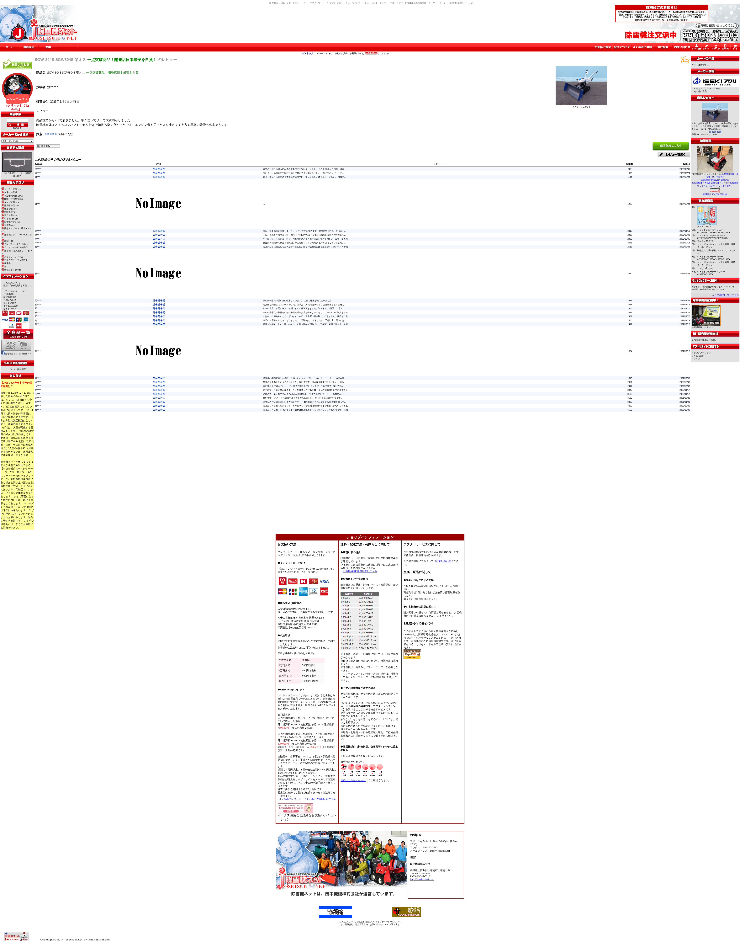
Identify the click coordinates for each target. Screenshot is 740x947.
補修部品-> (9, 225)
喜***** (38, 231)
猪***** (38, 312)
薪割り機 (8, 241)
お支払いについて (11, 282)
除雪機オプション (12, 222)
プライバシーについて (14, 291)
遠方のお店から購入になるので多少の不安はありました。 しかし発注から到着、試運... (304, 169)
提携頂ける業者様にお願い (704, 340)
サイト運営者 (9, 303)
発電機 (7, 263)
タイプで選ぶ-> (11, 202)
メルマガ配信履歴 (17, 369)
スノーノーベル (704, 226)
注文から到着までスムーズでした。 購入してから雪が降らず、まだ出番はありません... (304, 304)
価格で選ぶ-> (10, 209)
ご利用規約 (8, 294)
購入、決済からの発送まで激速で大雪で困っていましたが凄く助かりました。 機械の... (304, 177)
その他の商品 (700, 91)
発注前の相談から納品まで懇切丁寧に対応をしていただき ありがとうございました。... (304, 243)
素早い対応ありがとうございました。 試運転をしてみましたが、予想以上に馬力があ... (304, 320)
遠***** (38, 173)
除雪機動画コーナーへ (702, 327)
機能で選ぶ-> (10, 212)
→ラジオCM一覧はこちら (725, 295)
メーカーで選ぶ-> (12, 189)
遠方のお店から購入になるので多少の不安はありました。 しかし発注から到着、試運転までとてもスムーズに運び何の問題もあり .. (715, 126)
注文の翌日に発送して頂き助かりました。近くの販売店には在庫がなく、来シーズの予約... (306, 247)
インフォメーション (701, 353)
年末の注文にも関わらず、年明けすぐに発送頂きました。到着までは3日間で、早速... (303, 308)
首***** (38, 398)
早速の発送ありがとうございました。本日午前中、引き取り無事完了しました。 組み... (304, 382)
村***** (38, 320)
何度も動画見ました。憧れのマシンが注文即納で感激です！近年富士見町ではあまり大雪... (306, 324)
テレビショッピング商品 (16, 244)
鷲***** (38, 300)
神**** (37, 177)
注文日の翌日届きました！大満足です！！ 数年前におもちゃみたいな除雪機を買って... (304, 402)
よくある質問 (698, 355)
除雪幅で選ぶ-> (11, 205)
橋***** (38, 378)
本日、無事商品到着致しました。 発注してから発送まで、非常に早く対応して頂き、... (304, 231)
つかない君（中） (705, 268)
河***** (38, 324)
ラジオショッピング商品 (16, 247)
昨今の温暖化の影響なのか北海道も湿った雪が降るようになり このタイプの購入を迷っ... (306, 312)
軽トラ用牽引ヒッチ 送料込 (17, 173)
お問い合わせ (9, 300)
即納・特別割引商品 (13, 199)
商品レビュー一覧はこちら (704, 134)
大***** (38, 386)
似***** (38, 304)
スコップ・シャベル (13, 257)
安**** (37, 394)
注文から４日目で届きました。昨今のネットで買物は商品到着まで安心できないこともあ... (306, 406)
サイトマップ (9, 308)
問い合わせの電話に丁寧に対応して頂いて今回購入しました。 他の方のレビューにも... (304, 173)
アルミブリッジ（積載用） (17, 260)
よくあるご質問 (10, 306)
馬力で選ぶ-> (10, 215)
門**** (37, 239)
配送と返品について (368, 921)
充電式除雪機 (10, 192)
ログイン (696, 358)
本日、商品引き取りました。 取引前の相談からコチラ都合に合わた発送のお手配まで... (304, 235)
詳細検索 (17, 128)
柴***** (38, 169)
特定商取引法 (9, 297)
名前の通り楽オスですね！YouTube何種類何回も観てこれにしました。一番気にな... (303, 394)
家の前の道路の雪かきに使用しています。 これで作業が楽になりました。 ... (302, 300)
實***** (38, 406)
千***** (38, 243)
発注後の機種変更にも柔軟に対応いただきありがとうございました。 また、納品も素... (304, 378)
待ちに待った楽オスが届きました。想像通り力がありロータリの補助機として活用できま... (306, 390)
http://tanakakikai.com (422, 879)
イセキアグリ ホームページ (707, 88)
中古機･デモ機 (11, 218)
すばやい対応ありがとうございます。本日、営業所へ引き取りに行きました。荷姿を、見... (306, 316)
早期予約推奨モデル (13, 195)
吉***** (38, 390)
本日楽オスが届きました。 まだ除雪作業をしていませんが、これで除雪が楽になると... (304, 386)
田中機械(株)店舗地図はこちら (360, 571)
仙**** (37, 247)
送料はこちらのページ (353, 780)
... (264, 204)
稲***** (38, 402)
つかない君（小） (705, 241)
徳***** (38, 235)
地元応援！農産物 (12, 270)
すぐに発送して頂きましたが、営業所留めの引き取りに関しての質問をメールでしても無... (306, 239)
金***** (38, 382)
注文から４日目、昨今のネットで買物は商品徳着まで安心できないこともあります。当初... (306, 410)
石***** (38, 308)
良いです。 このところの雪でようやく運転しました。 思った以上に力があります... (302, 398)
